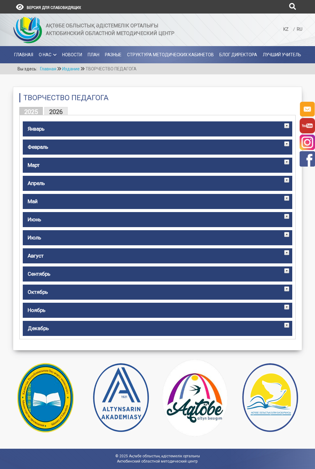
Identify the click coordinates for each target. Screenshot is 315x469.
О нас (45, 54)
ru (299, 29)
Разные (113, 54)
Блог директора (238, 54)
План (93, 54)
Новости (72, 54)
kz (286, 29)
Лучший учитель (282, 54)
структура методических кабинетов (170, 54)
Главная (23, 54)
